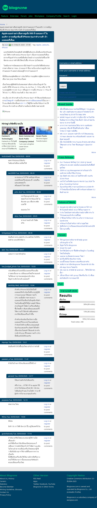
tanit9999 (12, 173)
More (94, 152)
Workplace (39, 16)
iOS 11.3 (23, 103)
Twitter (36, 484)
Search (66, 16)
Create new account (67, 93)
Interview (14, 16)
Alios (16, 216)
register (47, 163)
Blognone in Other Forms (43, 487)
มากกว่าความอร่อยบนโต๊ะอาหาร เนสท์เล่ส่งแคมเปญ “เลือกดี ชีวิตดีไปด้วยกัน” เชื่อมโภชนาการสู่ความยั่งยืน (76, 128)
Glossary (18, 489)
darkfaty (11, 285)
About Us (3, 478)
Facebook (43, 484)
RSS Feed (37, 478)
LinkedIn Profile (73, 492)
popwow (5, 400)
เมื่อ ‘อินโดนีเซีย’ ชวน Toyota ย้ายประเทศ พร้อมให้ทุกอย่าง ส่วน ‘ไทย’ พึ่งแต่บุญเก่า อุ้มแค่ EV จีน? (77, 144)
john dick (18, 192)
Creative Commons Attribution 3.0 (80, 478)
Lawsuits (45, 45)
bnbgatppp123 (8, 233)
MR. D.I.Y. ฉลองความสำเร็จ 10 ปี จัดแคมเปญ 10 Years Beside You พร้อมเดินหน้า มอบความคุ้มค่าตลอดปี (77, 136)
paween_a (6, 359)
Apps (35, 481)
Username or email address (70, 63)
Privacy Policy (5, 495)
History (11, 478)
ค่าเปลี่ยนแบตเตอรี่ (35, 100)
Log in (46, 160)
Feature (4, 16)
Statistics (3, 484)
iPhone (5, 47)
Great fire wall (65, 248)
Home (2, 24)
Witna (4, 417)
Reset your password (67, 97)
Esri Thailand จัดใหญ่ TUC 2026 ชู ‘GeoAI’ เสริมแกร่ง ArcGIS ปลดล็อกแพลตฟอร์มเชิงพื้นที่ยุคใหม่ (77, 165)
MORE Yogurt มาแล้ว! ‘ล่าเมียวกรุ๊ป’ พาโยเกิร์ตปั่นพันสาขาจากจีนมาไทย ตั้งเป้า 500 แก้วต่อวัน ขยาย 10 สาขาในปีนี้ (77, 120)
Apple (38, 45)
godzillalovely (7, 434)
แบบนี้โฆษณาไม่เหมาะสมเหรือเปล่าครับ (74, 261)
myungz (5, 342)
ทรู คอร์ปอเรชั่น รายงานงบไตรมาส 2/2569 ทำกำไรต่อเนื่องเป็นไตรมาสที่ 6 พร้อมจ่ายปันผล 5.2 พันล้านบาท (77, 189)
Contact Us (4, 492)
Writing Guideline (7, 489)
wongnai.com (72, 500)
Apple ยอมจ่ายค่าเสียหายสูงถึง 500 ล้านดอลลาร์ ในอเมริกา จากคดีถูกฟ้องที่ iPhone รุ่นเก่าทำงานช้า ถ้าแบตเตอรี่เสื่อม (25, 36)
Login (74, 16)
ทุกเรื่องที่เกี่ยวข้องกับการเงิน (70, 259)
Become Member (7, 487)
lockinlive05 (6, 156)
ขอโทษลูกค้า (9, 100)
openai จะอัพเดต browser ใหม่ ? (72, 256)
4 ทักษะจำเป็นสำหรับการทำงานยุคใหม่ (74, 223)
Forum (24, 16)
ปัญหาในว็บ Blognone (68, 245)
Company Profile (53, 16)
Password (63, 75)
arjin (6, 45)
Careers (3, 481)
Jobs (31, 16)
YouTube (51, 484)
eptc (3, 250)
